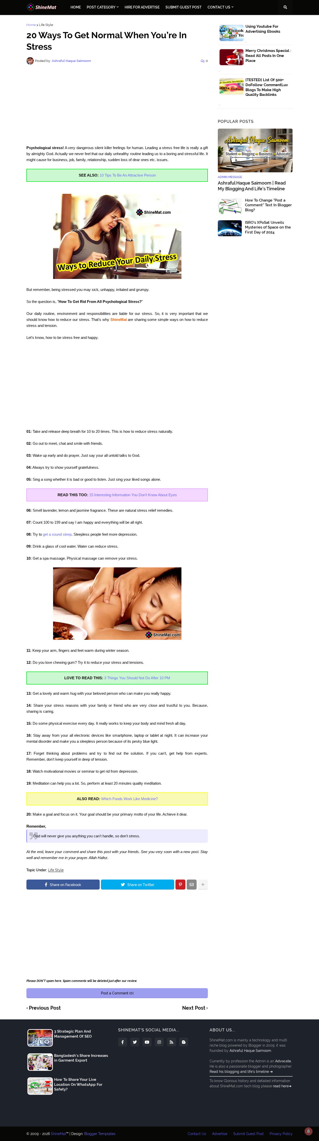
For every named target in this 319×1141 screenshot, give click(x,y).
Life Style (46, 24)
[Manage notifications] (309, 1131)
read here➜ (282, 1086)
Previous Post (45, 1008)
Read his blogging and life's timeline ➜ (241, 1072)
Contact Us (197, 1134)
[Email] (192, 885)
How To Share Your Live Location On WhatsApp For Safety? (78, 1084)
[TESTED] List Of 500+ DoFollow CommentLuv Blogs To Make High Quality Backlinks (266, 87)
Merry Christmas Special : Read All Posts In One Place (268, 55)
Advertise (219, 1134)
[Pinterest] (180, 885)
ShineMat (58, 1134)
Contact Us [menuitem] (219, 7)
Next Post (193, 1008)
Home (31, 24)
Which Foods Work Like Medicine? (129, 799)
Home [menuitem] (76, 7)
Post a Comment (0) (117, 993)
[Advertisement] (117, 105)
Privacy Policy (281, 1134)
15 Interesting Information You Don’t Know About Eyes (133, 495)
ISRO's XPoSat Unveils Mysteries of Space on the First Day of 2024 (268, 227)
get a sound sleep (57, 534)
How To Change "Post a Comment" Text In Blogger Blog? (268, 205)
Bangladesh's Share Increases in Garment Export (81, 1058)
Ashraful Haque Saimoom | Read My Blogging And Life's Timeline (252, 185)
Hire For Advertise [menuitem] (142, 7)
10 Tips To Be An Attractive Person (128, 175)
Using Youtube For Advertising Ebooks (262, 29)
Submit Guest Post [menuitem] (183, 7)
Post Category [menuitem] (101, 7)
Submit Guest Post (248, 1134)
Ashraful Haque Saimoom (250, 1051)
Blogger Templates (99, 1134)
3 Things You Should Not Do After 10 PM (137, 678)
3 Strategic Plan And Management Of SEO (73, 1034)
